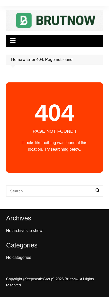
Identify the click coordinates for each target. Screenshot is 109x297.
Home (16, 59)
